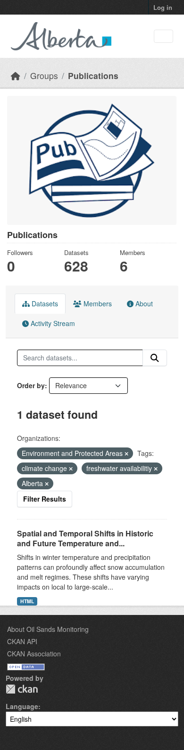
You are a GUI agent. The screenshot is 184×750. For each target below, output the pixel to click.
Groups (44, 75)
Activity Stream (52, 323)
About (143, 303)
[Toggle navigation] (163, 36)
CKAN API (22, 641)
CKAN (22, 689)
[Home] (15, 75)
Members (97, 303)
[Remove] (126, 453)
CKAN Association (34, 653)
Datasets (44, 303)
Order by (31, 385)
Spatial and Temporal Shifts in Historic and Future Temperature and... (85, 538)
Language (22, 706)
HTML (27, 601)
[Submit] (154, 358)
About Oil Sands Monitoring (48, 629)
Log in (162, 7)
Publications (93, 75)
